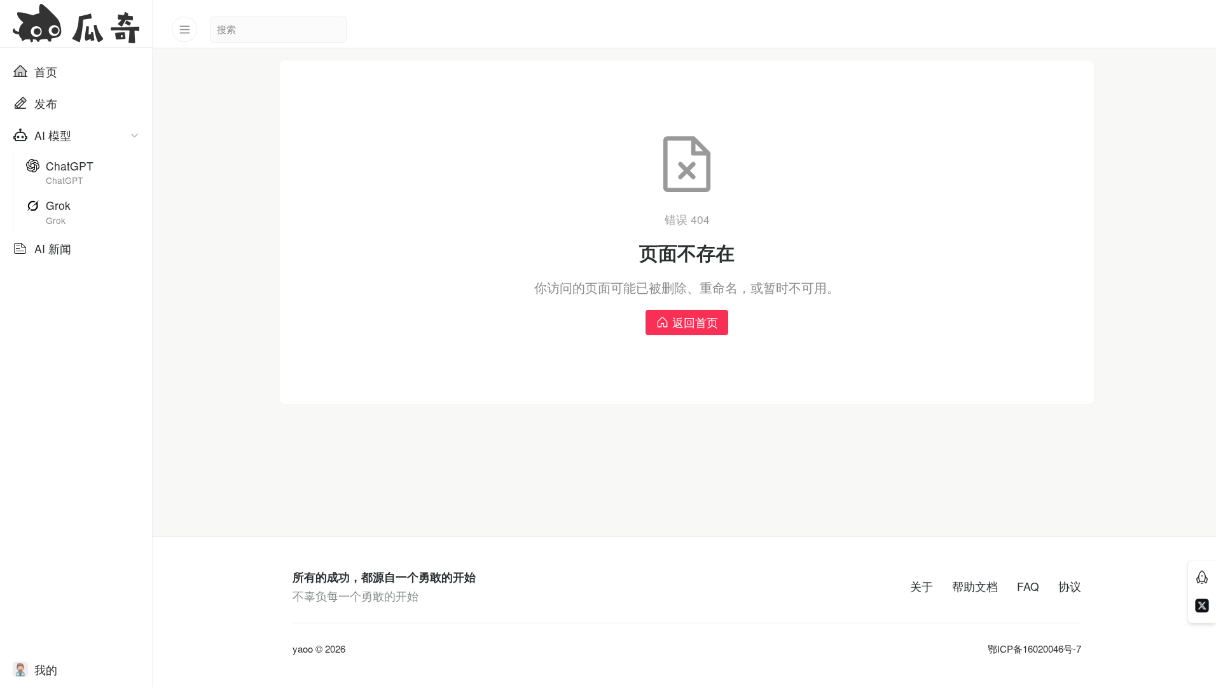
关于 (921, 586)
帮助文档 (975, 586)
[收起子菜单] (134, 135)
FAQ (1028, 586)
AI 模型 (52, 135)
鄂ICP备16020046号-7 (1034, 648)
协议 (1069, 586)
